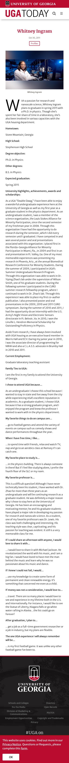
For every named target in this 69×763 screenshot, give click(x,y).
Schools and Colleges (18, 703)
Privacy (34, 722)
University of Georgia (34, 678)
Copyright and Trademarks (51, 718)
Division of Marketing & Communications (18, 712)
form (24, 748)
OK (11, 757)
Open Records (50, 707)
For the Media (18, 707)
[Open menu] (61, 13)
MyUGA (50, 712)
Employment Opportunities (18, 718)
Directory (50, 703)
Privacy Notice (12, 744)
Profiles (34, 43)
